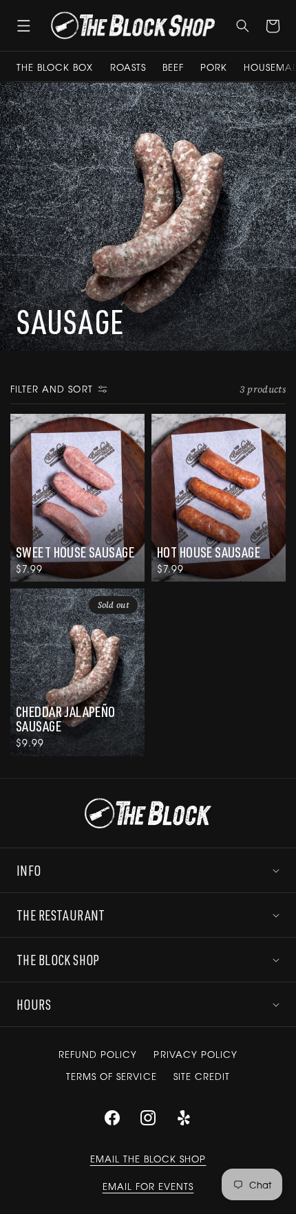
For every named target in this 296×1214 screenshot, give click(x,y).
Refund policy (98, 1054)
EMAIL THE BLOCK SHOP (148, 1158)
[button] (23, 25)
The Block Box (55, 67)
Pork (213, 67)
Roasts (128, 67)
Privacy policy (195, 1054)
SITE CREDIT (201, 1076)
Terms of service (111, 1076)
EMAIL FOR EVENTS (148, 1186)
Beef (173, 67)
